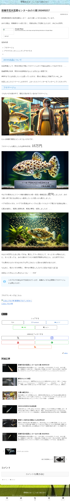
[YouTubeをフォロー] (18, 342)
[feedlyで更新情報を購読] (52, 342)
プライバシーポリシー (18, 495)
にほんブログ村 (7, 304)
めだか (5, 314)
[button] (46, 327)
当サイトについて (52, 495)
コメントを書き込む (35, 474)
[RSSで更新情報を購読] (35, 347)
